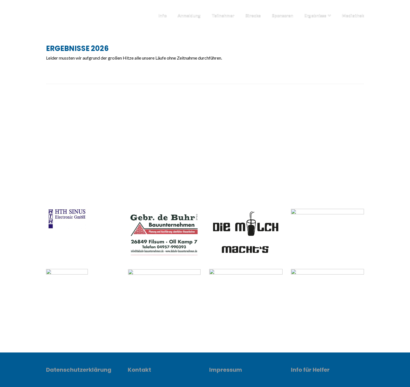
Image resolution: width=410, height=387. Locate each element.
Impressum (225, 370)
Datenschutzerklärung (78, 370)
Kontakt (139, 370)
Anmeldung (189, 15)
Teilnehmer (223, 15)
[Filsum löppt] (67, 14)
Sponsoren (282, 15)
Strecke (253, 15)
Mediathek (353, 15)
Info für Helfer (310, 370)
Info (162, 15)
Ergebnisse (315, 15)
